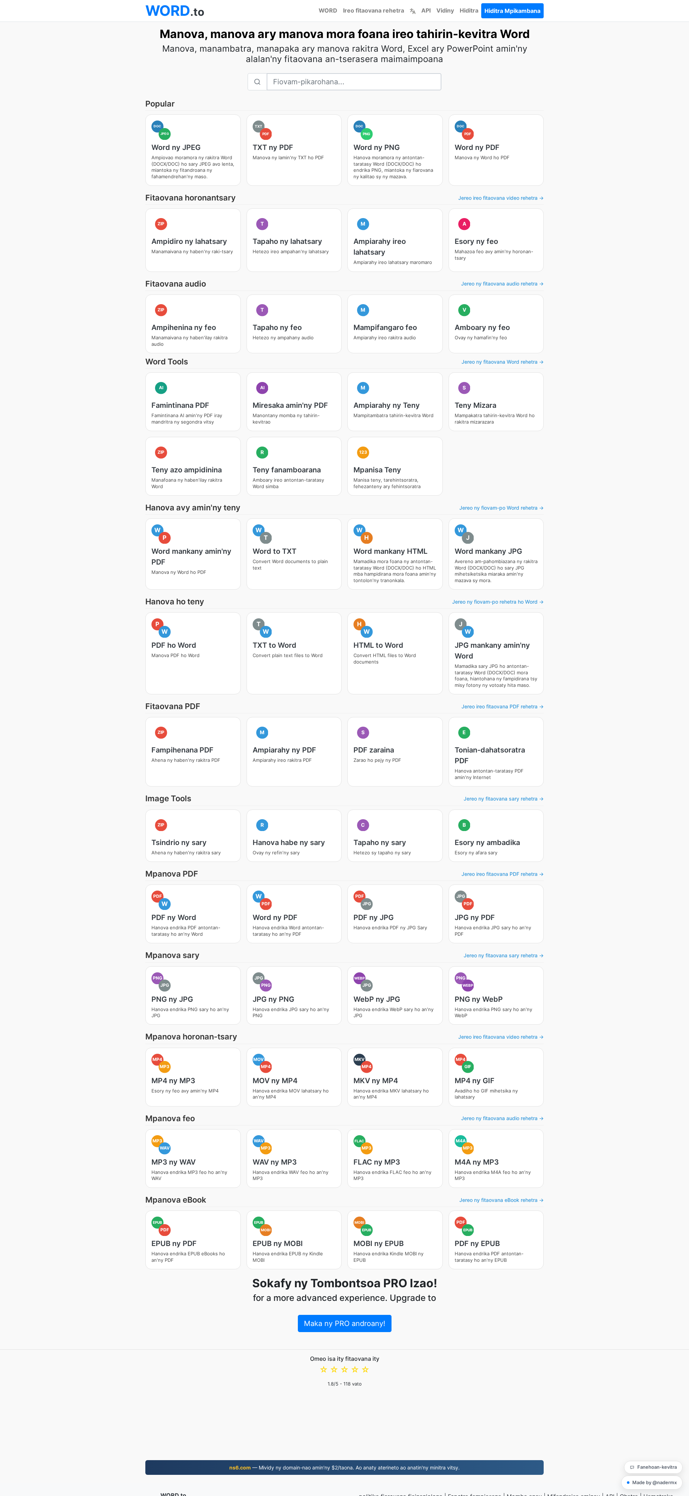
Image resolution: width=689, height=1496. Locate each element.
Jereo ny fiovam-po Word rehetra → (501, 508)
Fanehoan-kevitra (657, 1467)
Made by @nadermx (654, 1482)
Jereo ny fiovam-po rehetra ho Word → (498, 602)
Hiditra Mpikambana (512, 10)
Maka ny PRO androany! (344, 1323)
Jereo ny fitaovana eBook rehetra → (501, 1200)
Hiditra (469, 10)
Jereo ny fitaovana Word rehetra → (502, 362)
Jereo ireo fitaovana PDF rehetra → (502, 706)
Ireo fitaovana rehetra (373, 10)
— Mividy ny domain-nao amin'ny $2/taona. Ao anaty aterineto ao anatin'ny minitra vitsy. (344, 1467)
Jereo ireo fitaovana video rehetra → (501, 198)
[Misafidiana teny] (412, 10)
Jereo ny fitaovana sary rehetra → (504, 799)
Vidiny (445, 10)
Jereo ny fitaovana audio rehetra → (502, 283)
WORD (328, 10)
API (426, 10)
